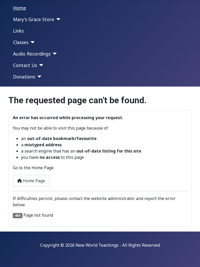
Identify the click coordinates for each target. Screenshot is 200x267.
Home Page (33, 181)
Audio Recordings (32, 54)
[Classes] (31, 42)
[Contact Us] (40, 65)
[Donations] (38, 77)
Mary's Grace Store (33, 19)
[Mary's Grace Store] (57, 19)
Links (18, 31)
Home (19, 8)
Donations (24, 77)
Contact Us (25, 65)
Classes (20, 42)
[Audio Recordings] (54, 54)
